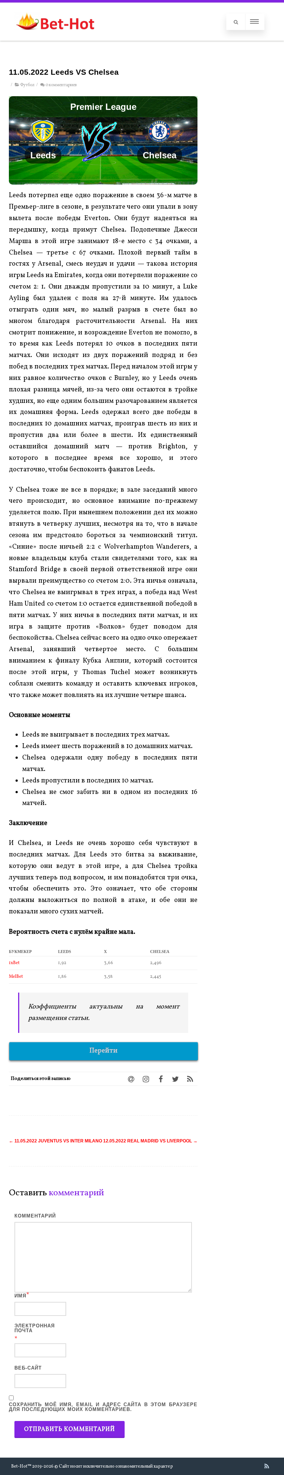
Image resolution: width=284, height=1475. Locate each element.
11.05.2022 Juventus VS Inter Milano (55, 1141)
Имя (20, 1295)
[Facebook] (160, 1078)
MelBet (16, 977)
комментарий (35, 1215)
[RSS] (190, 1078)
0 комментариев (61, 85)
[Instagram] (145, 1078)
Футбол (27, 85)
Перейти (103, 1050)
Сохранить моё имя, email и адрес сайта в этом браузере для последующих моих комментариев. (103, 1407)
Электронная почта (34, 1328)
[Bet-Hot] (54, 37)
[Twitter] (175, 1078)
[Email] (131, 1078)
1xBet (14, 963)
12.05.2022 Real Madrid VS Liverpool (150, 1141)
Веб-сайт (28, 1367)
